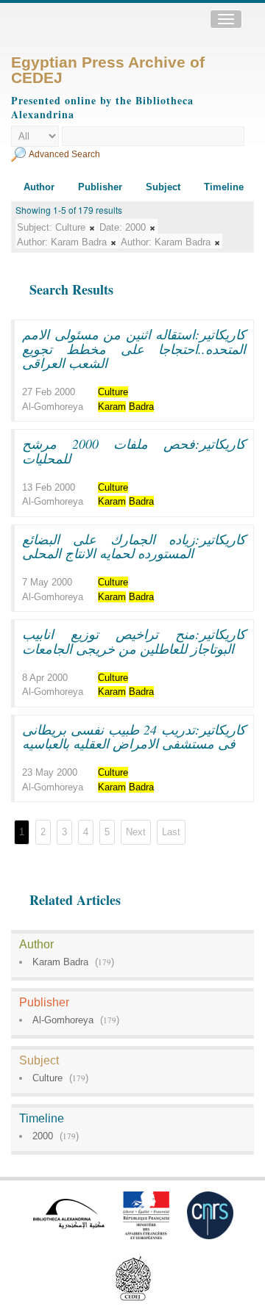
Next (136, 831)
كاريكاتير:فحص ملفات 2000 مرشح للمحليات (134, 451)
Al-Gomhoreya (62, 1019)
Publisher (100, 186)
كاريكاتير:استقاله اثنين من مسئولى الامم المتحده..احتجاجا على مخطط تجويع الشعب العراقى (134, 348)
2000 (42, 1136)
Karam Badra (60, 961)
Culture (47, 1077)
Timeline (224, 186)
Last (171, 831)
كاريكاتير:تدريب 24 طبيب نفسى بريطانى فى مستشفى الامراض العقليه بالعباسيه (134, 737)
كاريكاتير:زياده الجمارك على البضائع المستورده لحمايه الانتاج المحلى (134, 546)
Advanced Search (64, 154)
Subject (163, 186)
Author (39, 186)
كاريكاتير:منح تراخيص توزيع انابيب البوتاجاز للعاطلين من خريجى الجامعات (134, 641)
